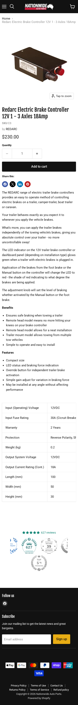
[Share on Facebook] (5, 184)
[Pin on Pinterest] (28, 184)
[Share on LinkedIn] (20, 184)
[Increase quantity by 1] (37, 154)
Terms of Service (39, 689)
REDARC (11, 129)
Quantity (7, 145)
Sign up (61, 639)
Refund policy (61, 689)
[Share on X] (13, 184)
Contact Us (56, 685)
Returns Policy (17, 689)
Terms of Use (38, 685)
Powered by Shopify (39, 698)
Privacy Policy (18, 685)
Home (6, 18)
